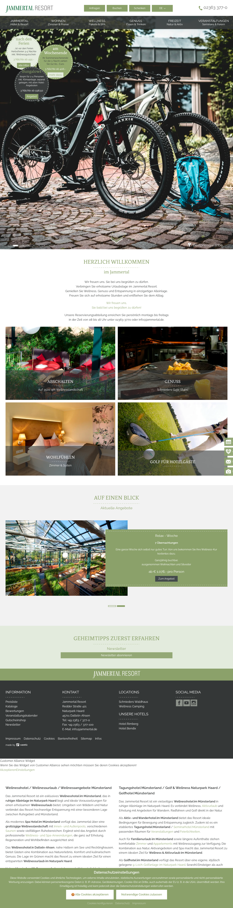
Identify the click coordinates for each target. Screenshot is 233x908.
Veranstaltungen (162, 831)
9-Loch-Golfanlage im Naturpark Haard (159, 864)
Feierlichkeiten (190, 831)
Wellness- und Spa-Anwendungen (48, 835)
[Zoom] (116, 132)
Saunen (11, 830)
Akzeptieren (8, 769)
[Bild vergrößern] (67, 558)
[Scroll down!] (116, 240)
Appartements (162, 843)
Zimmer (141, 843)
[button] (10, 245)
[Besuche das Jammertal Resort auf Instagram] (194, 703)
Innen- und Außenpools (70, 826)
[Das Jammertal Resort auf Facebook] (179, 703)
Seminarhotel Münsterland (191, 827)
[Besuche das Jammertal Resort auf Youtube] (186, 703)
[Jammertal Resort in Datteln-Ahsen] (29, 8)
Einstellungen (25, 769)
